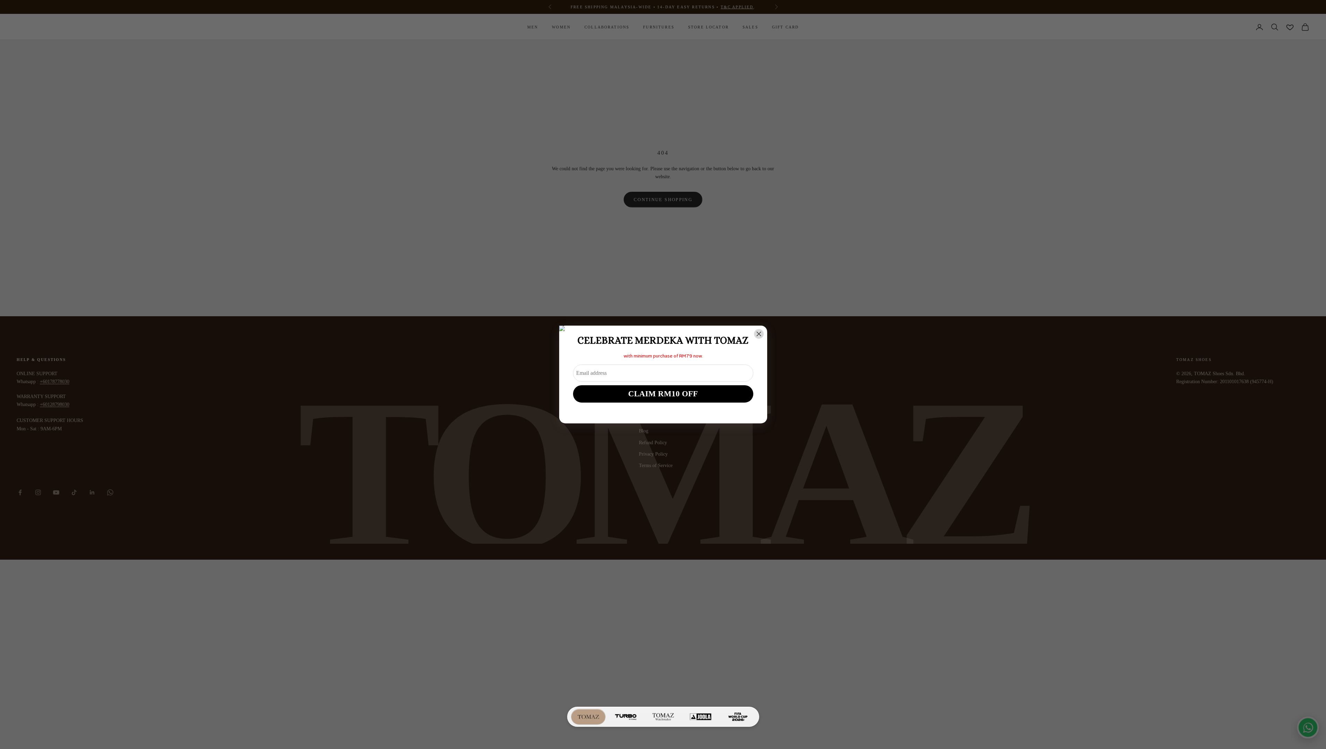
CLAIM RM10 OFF (663, 393)
